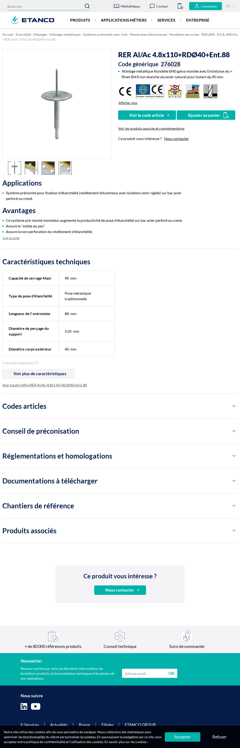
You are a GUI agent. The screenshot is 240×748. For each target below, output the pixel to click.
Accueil (7, 34)
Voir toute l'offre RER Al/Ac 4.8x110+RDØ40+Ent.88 (44, 385)
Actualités (59, 724)
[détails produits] (234, 406)
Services (166, 20)
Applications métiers (123, 20)
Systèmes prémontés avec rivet (105, 34)
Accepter (182, 736)
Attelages (40, 34)
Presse (84, 724)
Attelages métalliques (65, 34)
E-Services (30, 724)
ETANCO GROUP (140, 724)
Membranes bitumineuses (148, 34)
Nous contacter (176, 138)
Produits (80, 20)
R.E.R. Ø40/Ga (227, 34)
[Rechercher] (87, 6)
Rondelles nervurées (184, 34)
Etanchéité (23, 34)
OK (172, 673)
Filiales (107, 724)
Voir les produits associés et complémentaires (151, 128)
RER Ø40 (208, 34)
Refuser (219, 736)
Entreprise (198, 20)
